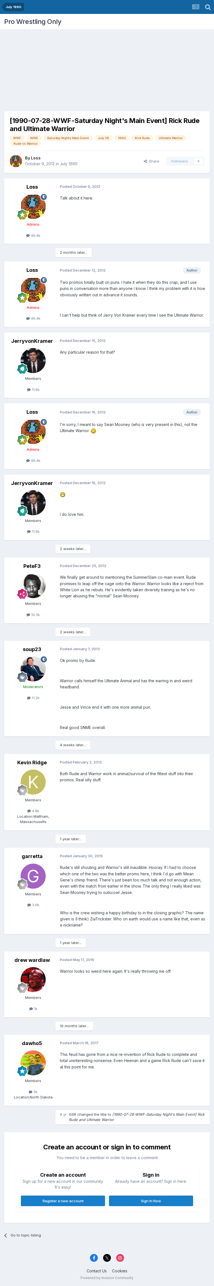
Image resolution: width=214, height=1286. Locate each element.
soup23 (32, 649)
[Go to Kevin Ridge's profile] (33, 782)
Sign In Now (151, 1201)
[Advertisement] (107, 68)
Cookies (119, 1270)
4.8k (35, 811)
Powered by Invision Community (107, 1278)
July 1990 (68, 163)
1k (35, 1008)
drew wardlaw (32, 960)
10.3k (35, 614)
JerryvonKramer (32, 341)
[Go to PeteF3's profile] (33, 585)
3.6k (35, 905)
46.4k (35, 235)
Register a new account (63, 1201)
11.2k (35, 698)
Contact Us (97, 1270)
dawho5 (32, 1043)
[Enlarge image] (93, 430)
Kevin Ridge (32, 762)
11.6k (35, 389)
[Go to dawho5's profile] (33, 1062)
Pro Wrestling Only (32, 22)
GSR (72, 1114)
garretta (32, 856)
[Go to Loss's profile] (16, 161)
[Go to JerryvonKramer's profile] (33, 360)
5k (35, 1092)
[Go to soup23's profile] (33, 668)
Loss (36, 158)
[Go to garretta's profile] (33, 876)
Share (153, 161)
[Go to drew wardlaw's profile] (33, 979)
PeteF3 (32, 566)
